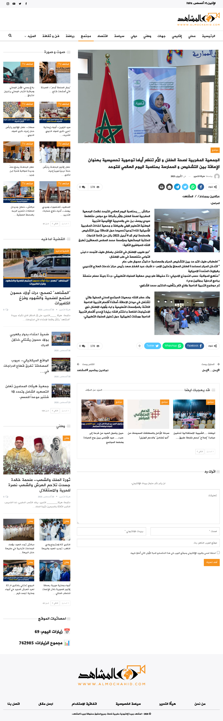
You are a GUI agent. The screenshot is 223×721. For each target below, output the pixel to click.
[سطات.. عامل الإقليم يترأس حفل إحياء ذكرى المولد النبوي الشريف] (18, 112)
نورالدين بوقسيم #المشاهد (92, 370)
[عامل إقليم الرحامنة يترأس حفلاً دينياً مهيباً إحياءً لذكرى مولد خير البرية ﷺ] (54, 152)
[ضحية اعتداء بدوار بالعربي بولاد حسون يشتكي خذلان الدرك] (61, 339)
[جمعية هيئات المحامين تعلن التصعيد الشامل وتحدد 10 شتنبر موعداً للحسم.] (61, 391)
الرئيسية (208, 36)
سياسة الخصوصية (128, 704)
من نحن (199, 704)
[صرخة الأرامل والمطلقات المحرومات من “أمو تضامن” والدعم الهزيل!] (148, 414)
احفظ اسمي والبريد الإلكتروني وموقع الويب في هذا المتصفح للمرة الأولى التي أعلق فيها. (173, 553)
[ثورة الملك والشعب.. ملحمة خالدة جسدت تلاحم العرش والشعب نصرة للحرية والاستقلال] (36, 455)
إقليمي (177, 36)
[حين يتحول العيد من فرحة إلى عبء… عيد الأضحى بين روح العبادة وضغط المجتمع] (102, 414)
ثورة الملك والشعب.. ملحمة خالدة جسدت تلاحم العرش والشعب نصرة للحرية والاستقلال (39, 485)
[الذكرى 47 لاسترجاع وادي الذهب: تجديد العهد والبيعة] (54, 529)
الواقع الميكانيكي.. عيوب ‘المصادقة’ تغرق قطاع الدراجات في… (26, 366)
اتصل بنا (14, 704)
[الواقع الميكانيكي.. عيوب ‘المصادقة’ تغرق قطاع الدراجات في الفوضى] (61, 365)
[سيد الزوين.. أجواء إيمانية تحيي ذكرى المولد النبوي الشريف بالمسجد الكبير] (54, 112)
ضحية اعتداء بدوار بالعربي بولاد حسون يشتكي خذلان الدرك (29, 340)
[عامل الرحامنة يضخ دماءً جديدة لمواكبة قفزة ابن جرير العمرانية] (18, 152)
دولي (134, 36)
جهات (161, 36)
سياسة (119, 36)
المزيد (31, 36)
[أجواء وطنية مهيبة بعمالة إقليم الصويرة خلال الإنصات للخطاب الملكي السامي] (54, 570)
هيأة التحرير (167, 704)
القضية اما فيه (62, 251)
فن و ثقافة (50, 36)
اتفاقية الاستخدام (84, 704)
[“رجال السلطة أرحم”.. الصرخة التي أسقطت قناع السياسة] (54, 72)
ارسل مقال (46, 704)
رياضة (70, 36)
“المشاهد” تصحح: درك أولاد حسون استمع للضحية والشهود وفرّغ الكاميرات (40, 298)
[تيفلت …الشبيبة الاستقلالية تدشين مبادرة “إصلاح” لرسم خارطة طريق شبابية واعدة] (194, 414)
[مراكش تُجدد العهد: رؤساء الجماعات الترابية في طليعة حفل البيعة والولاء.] (18, 529)
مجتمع (86, 36)
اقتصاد (102, 36)
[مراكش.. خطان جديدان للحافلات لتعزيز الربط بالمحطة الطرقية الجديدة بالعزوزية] (18, 192)
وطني (147, 36)
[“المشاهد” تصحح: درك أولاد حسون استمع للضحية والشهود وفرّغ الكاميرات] (36, 268)
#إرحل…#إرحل (211, 370)
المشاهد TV (63, 64)
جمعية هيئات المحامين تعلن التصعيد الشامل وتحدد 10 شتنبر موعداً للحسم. (27, 392)
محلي (192, 36)
